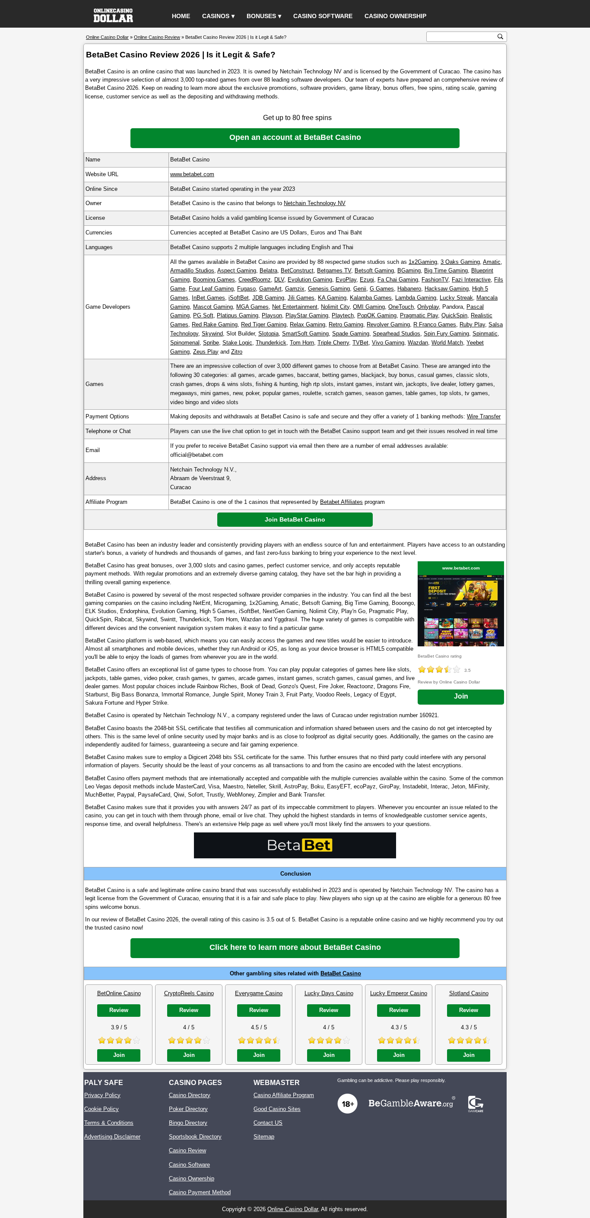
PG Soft (203, 315)
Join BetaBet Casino (295, 519)
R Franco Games (434, 324)
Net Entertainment (294, 307)
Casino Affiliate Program (284, 1095)
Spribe (211, 342)
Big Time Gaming (446, 270)
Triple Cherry (333, 342)
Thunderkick (271, 342)
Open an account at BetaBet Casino (295, 137)
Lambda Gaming (415, 297)
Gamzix (295, 288)
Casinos (215, 16)
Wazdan (418, 342)
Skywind (212, 333)
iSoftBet (238, 297)
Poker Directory (188, 1109)
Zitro (236, 351)
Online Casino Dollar (292, 1209)
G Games (382, 288)
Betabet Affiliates (341, 502)
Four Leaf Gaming (211, 288)
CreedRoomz (254, 279)
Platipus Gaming (237, 315)
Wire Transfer (484, 416)
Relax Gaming (307, 324)
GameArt (270, 288)
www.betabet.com (192, 174)
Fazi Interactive (471, 279)
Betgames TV (334, 270)
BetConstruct (297, 270)
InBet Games (208, 297)
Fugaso (246, 288)
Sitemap (264, 1136)
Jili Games (301, 297)
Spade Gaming (350, 333)
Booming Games (214, 279)
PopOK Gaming (377, 315)
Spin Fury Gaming (446, 333)
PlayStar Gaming (306, 315)
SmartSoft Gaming (305, 333)
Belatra (268, 270)
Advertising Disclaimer (112, 1136)
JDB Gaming (268, 297)
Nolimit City (335, 307)
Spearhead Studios (396, 333)
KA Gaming (332, 297)
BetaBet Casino (340, 973)
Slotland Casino (468, 993)
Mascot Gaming (213, 307)
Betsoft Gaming (374, 270)
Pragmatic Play (419, 315)
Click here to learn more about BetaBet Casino (295, 947)
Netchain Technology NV (315, 203)
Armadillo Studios (192, 270)
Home (181, 16)
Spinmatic (485, 333)
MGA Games (252, 307)
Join (461, 696)
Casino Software (322, 16)
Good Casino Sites (277, 1109)
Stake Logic (237, 342)
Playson (272, 315)
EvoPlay (346, 279)
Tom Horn (302, 342)
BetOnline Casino (119, 993)
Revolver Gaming (388, 324)
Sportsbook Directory (195, 1136)
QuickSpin (454, 315)
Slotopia (268, 333)
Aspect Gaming (236, 270)
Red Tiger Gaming (263, 324)
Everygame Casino (258, 993)
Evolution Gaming (310, 279)
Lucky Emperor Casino (398, 993)
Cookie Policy (101, 1109)
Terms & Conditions (108, 1123)
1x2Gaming (423, 262)
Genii (359, 288)
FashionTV (435, 279)
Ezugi (367, 279)
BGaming (409, 270)
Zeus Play (206, 351)
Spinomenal (185, 342)
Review (118, 1010)
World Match (447, 342)
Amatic (492, 262)
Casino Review (187, 1150)
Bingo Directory (188, 1123)
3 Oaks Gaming (460, 262)
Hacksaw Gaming (447, 288)
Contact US (268, 1123)
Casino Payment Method (200, 1192)
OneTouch (401, 307)
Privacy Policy (102, 1095)
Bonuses (261, 16)
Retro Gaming (346, 324)
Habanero (409, 288)
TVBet (360, 342)
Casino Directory (189, 1095)
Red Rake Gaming (215, 324)
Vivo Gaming (388, 342)
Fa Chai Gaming (397, 279)
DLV (279, 279)
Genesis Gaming (329, 288)
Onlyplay (428, 307)
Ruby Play (472, 324)
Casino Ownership (395, 16)
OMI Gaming (369, 307)
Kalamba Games (371, 297)
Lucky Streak (456, 297)
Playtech (343, 315)
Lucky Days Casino (329, 993)
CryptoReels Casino (189, 993)
